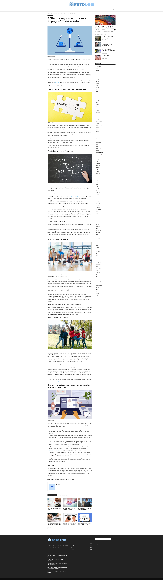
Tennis (97, 274)
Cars (97, 102)
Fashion (97, 150)
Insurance (98, 196)
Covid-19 (97, 119)
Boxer (97, 91)
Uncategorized (99, 285)
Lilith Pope (59, 484)
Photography (98, 238)
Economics (98, 137)
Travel (107, 9)
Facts (97, 144)
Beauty (97, 81)
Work (73, 479)
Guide (97, 177)
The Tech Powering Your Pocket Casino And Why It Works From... (104, 27)
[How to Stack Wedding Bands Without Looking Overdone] (98, 57)
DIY (96, 133)
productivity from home (74, 196)
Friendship (98, 163)
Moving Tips (98, 219)
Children (97, 110)
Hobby (97, 184)
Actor (97, 68)
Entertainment (68, 9)
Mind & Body (98, 209)
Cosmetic (98, 117)
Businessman (98, 96)
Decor (97, 129)
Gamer (97, 169)
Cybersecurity (98, 125)
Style (87, 9)
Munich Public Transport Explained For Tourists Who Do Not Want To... (108, 50)
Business (61, 9)
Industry (97, 194)
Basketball (98, 79)
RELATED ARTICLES (52, 495)
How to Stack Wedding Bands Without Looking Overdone (56, 572)
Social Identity (99, 260)
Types (97, 283)
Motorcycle (98, 215)
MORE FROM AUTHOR (62, 495)
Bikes (97, 85)
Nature (97, 224)
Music (97, 220)
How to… (97, 188)
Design (97, 131)
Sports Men (98, 268)
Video (97, 289)
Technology (93, 9)
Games (75, 9)
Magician (98, 205)
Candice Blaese (97, 29)
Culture (97, 123)
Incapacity (98, 192)
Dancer (97, 127)
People (97, 234)
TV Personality (99, 281)
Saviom (57, 82)
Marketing (98, 207)
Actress (97, 70)
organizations (62, 479)
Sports (97, 266)
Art (96, 76)
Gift (96, 175)
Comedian (98, 112)
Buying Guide (98, 98)
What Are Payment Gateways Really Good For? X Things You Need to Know (69, 524)
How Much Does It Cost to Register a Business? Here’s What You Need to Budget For (54, 524)
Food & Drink (98, 161)
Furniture (98, 165)
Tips (96, 276)
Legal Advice (98, 201)
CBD (96, 106)
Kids (96, 198)
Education (98, 138)
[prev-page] (48, 528)
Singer (97, 253)
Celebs (97, 108)
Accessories (98, 66)
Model (97, 211)
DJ (96, 135)
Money (97, 213)
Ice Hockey (98, 190)
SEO (96, 249)
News (97, 228)
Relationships (98, 243)
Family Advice (98, 148)
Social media (98, 264)
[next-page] (50, 528)
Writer (97, 297)
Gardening (98, 173)
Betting (97, 83)
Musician (98, 222)
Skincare (97, 257)
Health (97, 180)
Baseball (97, 77)
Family (97, 146)
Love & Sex (98, 203)
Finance (97, 158)
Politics (97, 239)
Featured (97, 156)
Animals (97, 74)
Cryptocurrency (99, 121)
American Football (99, 72)
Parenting (98, 232)
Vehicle (97, 287)
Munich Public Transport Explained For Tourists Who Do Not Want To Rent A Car (57, 568)
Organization (98, 230)
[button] (114, 10)
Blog (51, 13)
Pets (96, 236)
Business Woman (99, 95)
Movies (97, 217)
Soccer (97, 259)
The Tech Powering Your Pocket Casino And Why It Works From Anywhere (57, 556)
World (97, 295)
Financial (97, 159)
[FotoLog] (81, 4)
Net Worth (81, 9)
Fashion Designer (99, 152)
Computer (98, 116)
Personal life (68, 479)
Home (55, 9)
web (96, 291)
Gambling (98, 167)
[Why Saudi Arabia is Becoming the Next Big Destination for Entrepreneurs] (85, 502)
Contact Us (101, 9)
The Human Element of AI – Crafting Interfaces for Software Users (108, 44)
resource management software (58, 381)
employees (57, 479)
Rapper (97, 241)
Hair (96, 178)
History (97, 182)
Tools (97, 278)
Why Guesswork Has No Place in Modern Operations (55, 560)
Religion (97, 245)
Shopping (98, 251)
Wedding (97, 293)
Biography (98, 87)
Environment (98, 142)
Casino (97, 104)
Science (97, 247)
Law (96, 199)
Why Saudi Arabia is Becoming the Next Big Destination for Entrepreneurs (84, 509)
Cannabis (98, 100)
